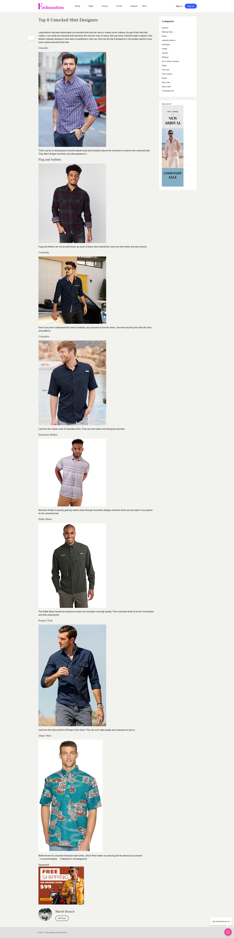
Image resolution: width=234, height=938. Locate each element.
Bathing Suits (167, 32)
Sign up (191, 6)
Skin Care (166, 82)
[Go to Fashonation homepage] (50, 6)
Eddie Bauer (49, 611)
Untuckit (71, 150)
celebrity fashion (168, 40)
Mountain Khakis (46, 510)
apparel (165, 28)
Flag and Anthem (46, 247)
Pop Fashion (167, 74)
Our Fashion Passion (170, 61)
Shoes (164, 78)
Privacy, (59, 932)
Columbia (70, 429)
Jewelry (165, 53)
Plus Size (165, 70)
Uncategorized (80, 859)
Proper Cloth (73, 730)
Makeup (165, 57)
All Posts (62, 918)
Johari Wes (90, 855)
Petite (164, 65)
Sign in (179, 6)
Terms (64, 932)
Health (164, 49)
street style (166, 86)
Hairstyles (166, 44)
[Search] (169, 6)
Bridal (164, 36)
